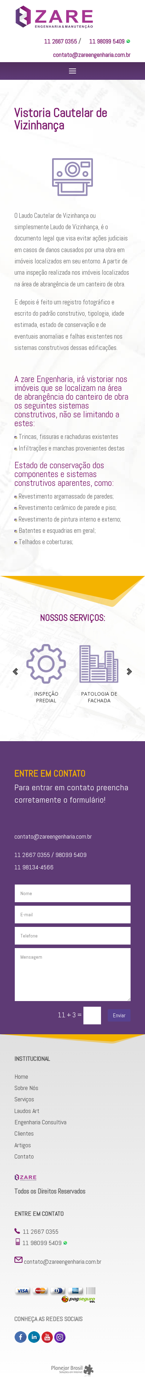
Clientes (24, 1133)
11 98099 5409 (107, 41)
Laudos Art (26, 1111)
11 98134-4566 (33, 867)
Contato (24, 1156)
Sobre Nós (26, 1088)
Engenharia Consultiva (40, 1122)
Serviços (24, 1099)
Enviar (119, 1015)
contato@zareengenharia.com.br (92, 55)
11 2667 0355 (60, 41)
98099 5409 (71, 855)
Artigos (22, 1145)
